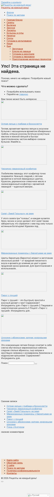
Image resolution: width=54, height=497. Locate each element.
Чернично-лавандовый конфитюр (24, 408)
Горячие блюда (14, 20)
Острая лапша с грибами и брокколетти (27, 406)
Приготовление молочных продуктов (31, 59)
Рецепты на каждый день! (15, 7)
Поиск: (5, 363)
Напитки (11, 35)
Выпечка (11, 25)
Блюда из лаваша (21, 51)
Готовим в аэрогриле (23, 54)
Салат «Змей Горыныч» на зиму (23, 411)
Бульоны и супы (15, 33)
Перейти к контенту (11, 2)
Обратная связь (15, 463)
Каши (9, 43)
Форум (10, 12)
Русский (35, 495)
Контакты (12, 473)
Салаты (10, 22)
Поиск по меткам (16, 15)
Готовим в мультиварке (19, 41)
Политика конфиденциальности (23, 470)
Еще (9, 46)
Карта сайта (13, 460)
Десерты (11, 30)
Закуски (11, 27)
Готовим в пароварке (23, 56)
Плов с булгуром (15, 427)
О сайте (10, 465)
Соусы (10, 38)
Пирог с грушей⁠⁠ (15, 419)
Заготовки (17, 48)
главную (23, 94)
